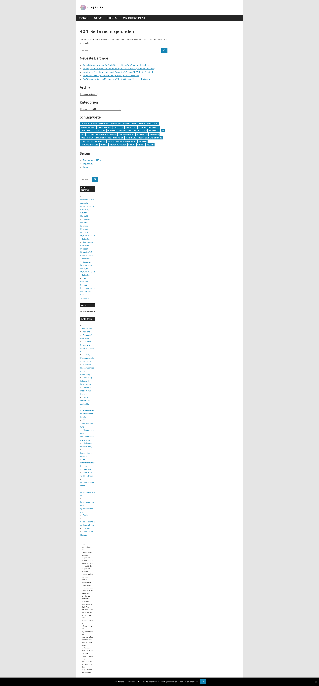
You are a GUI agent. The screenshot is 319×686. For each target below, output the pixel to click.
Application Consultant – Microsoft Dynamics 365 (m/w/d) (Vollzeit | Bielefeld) (118, 72)
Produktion (118, 138)
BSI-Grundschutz (104, 127)
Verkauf (131, 145)
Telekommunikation (118, 145)
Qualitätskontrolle (153, 138)
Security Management (96, 141)
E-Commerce (154, 127)
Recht (85, 515)
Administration (86, 328)
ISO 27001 (152, 131)
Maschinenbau (87, 138)
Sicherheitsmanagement (126, 141)
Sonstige (86, 528)
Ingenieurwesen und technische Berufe (87, 413)
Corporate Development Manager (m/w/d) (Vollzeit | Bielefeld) (111, 75)
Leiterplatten (142, 134)
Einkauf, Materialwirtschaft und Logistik (87, 358)
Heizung (122, 131)
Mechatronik (100, 138)
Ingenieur (142, 131)
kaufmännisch (102, 134)
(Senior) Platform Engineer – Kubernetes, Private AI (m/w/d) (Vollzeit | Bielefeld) (119, 68)
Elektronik (85, 131)
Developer (142, 127)
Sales (83, 141)
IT (158, 131)
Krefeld (113, 134)
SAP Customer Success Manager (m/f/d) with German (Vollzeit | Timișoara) (116, 79)
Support (103, 145)
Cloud (120, 127)
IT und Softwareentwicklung (87, 423)
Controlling (130, 127)
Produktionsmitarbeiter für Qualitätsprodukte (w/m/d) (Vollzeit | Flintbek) (116, 65)
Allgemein (87, 332)
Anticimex (85, 124)
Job (163, 131)
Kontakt (98, 18)
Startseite (83, 18)
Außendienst (152, 124)
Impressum (112, 18)
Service (111, 141)
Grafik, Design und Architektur (85, 400)
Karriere (90, 134)
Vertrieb (141, 145)
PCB (109, 138)
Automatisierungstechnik (134, 124)
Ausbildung (116, 124)
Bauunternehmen (88, 127)
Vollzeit (150, 145)
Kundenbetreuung (126, 134)
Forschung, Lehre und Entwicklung (86, 380)
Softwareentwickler (89, 145)
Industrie (132, 131)
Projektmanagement (134, 138)
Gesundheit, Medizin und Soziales (86, 390)
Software (143, 141)
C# (115, 127)
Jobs (82, 134)
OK (203, 682)
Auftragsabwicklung (100, 124)
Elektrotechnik (98, 131)
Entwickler (112, 131)
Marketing (154, 134)
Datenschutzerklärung (134, 18)
